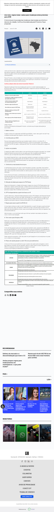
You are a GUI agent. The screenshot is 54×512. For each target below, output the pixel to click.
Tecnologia (42, 402)
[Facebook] (22, 461)
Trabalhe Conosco (27, 492)
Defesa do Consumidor (21, 402)
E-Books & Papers (27, 466)
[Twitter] (28, 461)
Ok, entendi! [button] (27, 10)
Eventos (27, 470)
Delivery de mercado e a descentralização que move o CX (14, 355)
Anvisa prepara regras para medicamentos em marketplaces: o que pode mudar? (12, 363)
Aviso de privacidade (27, 485)
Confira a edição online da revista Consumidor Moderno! (19, 83)
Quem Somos (27, 477)
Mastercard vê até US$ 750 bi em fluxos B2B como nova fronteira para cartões (39, 355)
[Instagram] (25, 461)
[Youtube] (32, 461)
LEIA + (49, 379)
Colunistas (27, 473)
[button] (36, 28)
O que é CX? (27, 488)
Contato (27, 481)
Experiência (6, 402)
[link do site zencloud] (31, 509)
